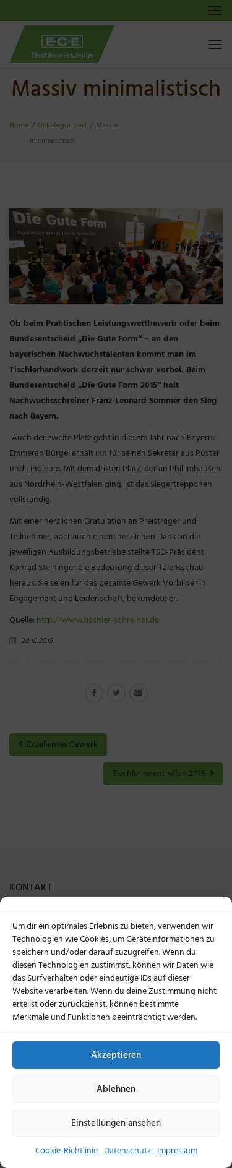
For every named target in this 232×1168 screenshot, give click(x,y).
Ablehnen (116, 1089)
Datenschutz (127, 1151)
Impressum (177, 1151)
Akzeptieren (116, 1055)
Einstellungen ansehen (116, 1123)
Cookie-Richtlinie (66, 1151)
